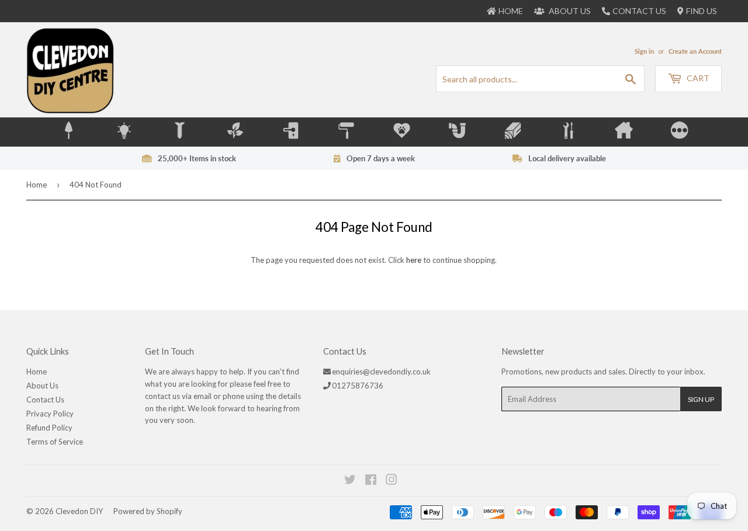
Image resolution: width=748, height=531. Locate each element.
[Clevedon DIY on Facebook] (371, 481)
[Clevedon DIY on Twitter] (350, 481)
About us (569, 11)
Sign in (644, 51)
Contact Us (639, 11)
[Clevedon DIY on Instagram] (392, 481)
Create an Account (695, 51)
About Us (42, 385)
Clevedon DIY (79, 511)
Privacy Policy (50, 413)
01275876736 (357, 385)
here (413, 260)
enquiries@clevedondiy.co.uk (381, 371)
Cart (697, 78)
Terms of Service (54, 441)
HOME (510, 11)
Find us (701, 11)
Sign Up (701, 399)
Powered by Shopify (147, 511)
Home (36, 184)
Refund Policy (49, 427)
